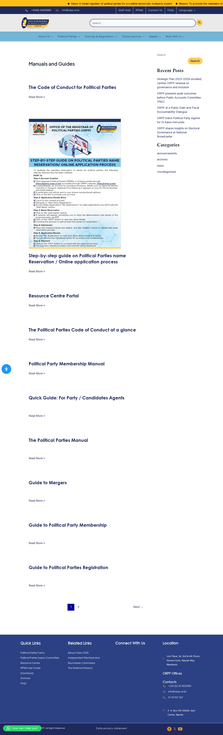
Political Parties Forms (32, 652)
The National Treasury (80, 667)
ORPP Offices (172, 673)
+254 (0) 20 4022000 (179, 685)
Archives (25, 678)
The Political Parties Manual (58, 440)
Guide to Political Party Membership (68, 525)
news (160, 165)
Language (186, 10)
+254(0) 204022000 (41, 10)
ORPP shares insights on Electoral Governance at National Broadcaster (178, 132)
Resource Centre (30, 662)
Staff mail (124, 10)
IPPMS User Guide (30, 667)
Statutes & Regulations (99, 36)
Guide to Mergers (48, 482)
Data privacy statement (111, 728)
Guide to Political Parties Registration (68, 567)
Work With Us (174, 36)
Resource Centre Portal (54, 295)
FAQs (170, 10)
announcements (167, 153)
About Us (44, 36)
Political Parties (67, 36)
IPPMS (139, 10)
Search (161, 54)
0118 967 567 (175, 697)
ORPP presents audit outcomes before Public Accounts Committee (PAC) (179, 97)
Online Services (132, 36)
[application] (194, 10)
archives (162, 159)
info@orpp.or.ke (70, 10)
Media (153, 36)
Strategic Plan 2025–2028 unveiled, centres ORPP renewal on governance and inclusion (179, 83)
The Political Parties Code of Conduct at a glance (82, 329)
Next (138, 607)
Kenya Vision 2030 (78, 652)
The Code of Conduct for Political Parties (72, 87)
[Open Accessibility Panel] (6, 369)
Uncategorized (166, 171)
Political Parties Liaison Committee (39, 657)
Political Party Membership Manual (67, 363)
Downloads (27, 673)
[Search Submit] (199, 22)
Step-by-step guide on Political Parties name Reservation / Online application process (77, 258)
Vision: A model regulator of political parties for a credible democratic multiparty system (109, 3)
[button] (22, 728)
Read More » (37, 96)
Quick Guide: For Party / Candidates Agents (76, 397)
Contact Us (155, 10)
